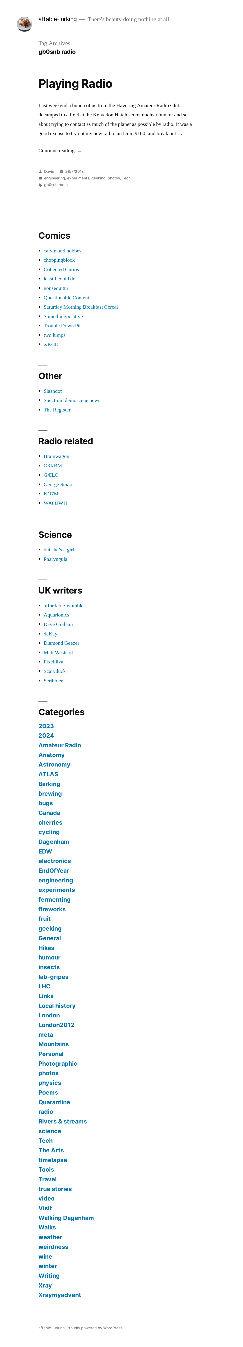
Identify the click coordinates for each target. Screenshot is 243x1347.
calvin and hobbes (62, 250)
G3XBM (53, 465)
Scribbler (53, 680)
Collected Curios (61, 269)
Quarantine (54, 1102)
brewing (50, 793)
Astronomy (54, 764)
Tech (126, 178)
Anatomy (51, 754)
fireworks (52, 909)
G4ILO (51, 475)
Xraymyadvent (59, 1294)
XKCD (51, 344)
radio (45, 1111)
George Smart (58, 484)
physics (49, 1082)
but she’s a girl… (61, 549)
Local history (57, 1005)
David (49, 171)
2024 (46, 735)
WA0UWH (55, 503)
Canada (49, 812)
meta (45, 1034)
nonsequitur (56, 288)
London (49, 1015)
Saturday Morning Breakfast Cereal (81, 307)
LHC (44, 986)
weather (50, 1237)
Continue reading (60, 150)
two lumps (54, 335)
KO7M (51, 493)
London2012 (56, 1024)
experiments (78, 178)
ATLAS (48, 774)
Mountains (53, 1044)
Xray (45, 1285)
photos (114, 178)
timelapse (52, 1160)
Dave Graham (58, 624)
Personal (51, 1053)
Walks (47, 1227)
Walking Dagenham (66, 1217)
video (46, 1198)
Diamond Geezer (61, 643)
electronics (54, 860)
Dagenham (53, 841)
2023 (46, 726)
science (49, 1131)
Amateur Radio (59, 745)
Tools (46, 1169)
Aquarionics (56, 615)
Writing (49, 1275)
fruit (44, 918)
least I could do (59, 278)
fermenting (54, 899)
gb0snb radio (56, 185)
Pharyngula (55, 559)
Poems (48, 1092)
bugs (45, 803)
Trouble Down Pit (62, 325)
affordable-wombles (65, 605)
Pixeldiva (53, 661)
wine (45, 1256)
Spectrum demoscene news (72, 400)
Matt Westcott (58, 652)
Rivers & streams (62, 1121)
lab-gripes (53, 976)
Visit (45, 1208)
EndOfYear (53, 870)
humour (49, 957)
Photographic (57, 1063)
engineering (54, 178)
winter (47, 1265)
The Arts (51, 1150)
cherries (50, 822)
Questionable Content (66, 297)
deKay (50, 633)
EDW (45, 851)
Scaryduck (55, 671)
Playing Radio (75, 83)
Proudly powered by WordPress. (95, 1328)
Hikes (46, 947)
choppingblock (59, 260)
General (49, 938)
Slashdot (53, 391)
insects (49, 967)
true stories (55, 1188)
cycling (49, 832)
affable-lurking (57, 19)
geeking (98, 178)
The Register (57, 409)
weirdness (53, 1246)
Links (46, 996)
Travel (47, 1179)
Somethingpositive (63, 316)
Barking (49, 783)
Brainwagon (56, 456)
